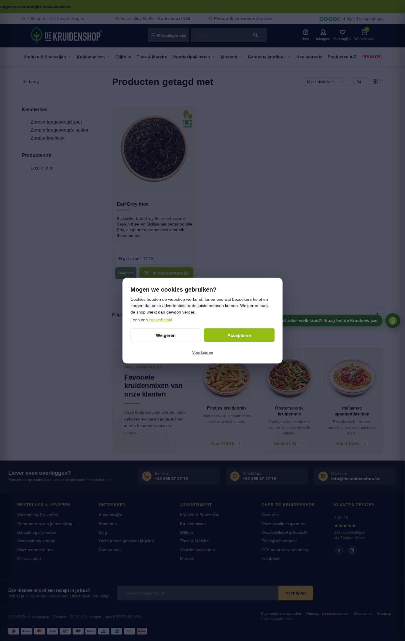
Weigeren (166, 335)
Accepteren (239, 335)
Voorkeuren (202, 352)
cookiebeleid (160, 319)
